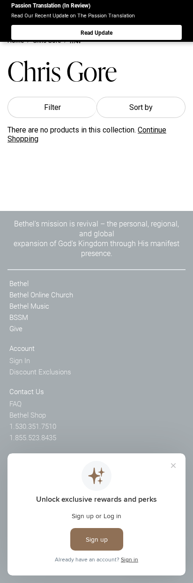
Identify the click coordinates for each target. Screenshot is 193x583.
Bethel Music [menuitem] (29, 306)
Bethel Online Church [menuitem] (41, 294)
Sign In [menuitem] (19, 360)
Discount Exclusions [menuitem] (40, 371)
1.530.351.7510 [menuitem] (32, 426)
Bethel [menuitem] (19, 283)
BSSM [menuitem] (18, 317)
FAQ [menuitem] (15, 403)
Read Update (96, 32)
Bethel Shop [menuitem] (27, 415)
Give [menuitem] (15, 328)
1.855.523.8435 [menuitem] (32, 437)
